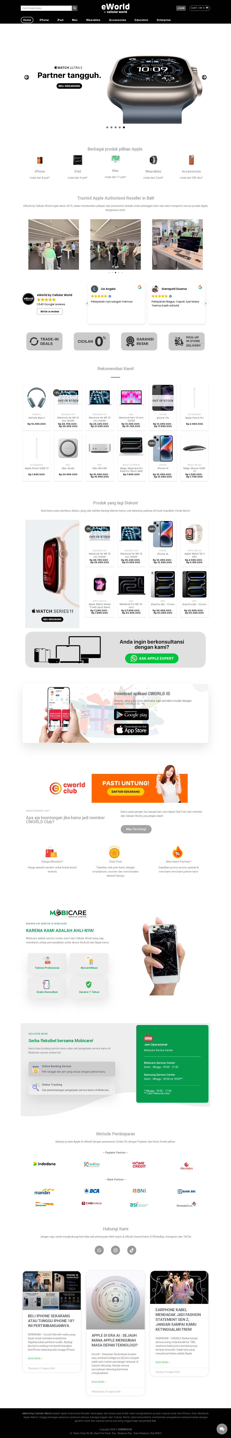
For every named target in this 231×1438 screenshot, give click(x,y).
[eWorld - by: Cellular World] (115, 8)
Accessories (117, 19)
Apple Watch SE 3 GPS (194, 555)
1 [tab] (107, 127)
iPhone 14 (163, 468)
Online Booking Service (56, 1066)
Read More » (35, 1358)
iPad (60, 19)
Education (141, 19)
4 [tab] (120, 127)
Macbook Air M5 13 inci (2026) (99, 419)
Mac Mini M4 (100, 468)
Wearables (93, 19)
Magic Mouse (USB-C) (194, 470)
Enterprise (164, 19)
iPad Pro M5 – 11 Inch (163, 604)
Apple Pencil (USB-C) (37, 468)
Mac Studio (68, 468)
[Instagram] (115, 1250)
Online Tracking (52, 1084)
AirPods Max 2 (37, 417)
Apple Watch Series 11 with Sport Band (100, 606)
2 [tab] (111, 127)
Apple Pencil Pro (194, 417)
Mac (75, 19)
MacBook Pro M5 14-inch (131, 606)
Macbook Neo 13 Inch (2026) (131, 419)
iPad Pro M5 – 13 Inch (194, 604)
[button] (26, 244)
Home (27, 19)
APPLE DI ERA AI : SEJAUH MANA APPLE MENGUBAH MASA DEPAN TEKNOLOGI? (115, 1340)
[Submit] (74, 8)
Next (204, 77)
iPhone (44, 19)
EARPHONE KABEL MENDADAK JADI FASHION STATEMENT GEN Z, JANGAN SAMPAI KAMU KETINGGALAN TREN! (178, 1320)
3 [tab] (116, 127)
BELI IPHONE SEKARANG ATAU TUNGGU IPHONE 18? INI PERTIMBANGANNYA (51, 1321)
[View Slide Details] (115, 77)
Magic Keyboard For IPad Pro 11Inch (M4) (131, 470)
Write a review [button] (49, 311)
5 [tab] (124, 127)
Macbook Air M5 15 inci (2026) (68, 419)
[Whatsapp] (99, 1250)
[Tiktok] (131, 1250)
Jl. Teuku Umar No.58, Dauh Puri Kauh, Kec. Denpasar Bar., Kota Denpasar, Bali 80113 (115, 1433)
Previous (26, 77)
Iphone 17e (163, 417)
